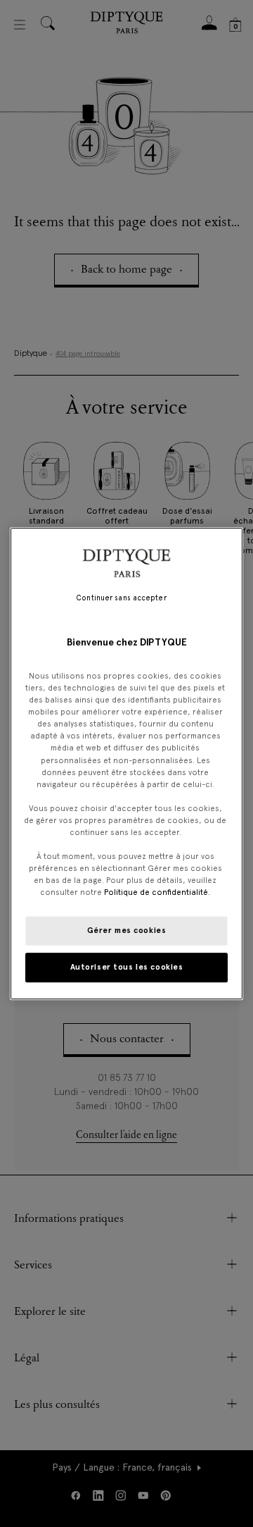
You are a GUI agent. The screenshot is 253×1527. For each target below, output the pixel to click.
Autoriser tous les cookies (126, 967)
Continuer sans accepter (121, 597)
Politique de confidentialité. (157, 892)
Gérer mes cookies (127, 930)
